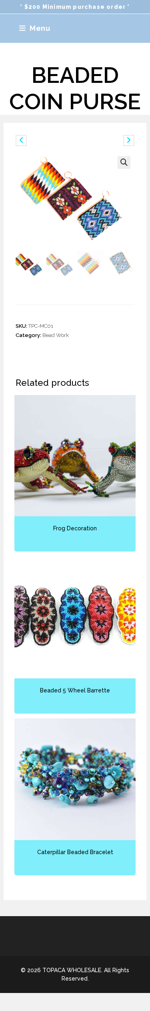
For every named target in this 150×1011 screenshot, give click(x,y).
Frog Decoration (75, 528)
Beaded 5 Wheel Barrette (75, 690)
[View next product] (128, 140)
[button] (124, 162)
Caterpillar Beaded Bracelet (75, 852)
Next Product (106, 140)
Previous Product (48, 140)
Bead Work (55, 335)
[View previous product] (21, 140)
